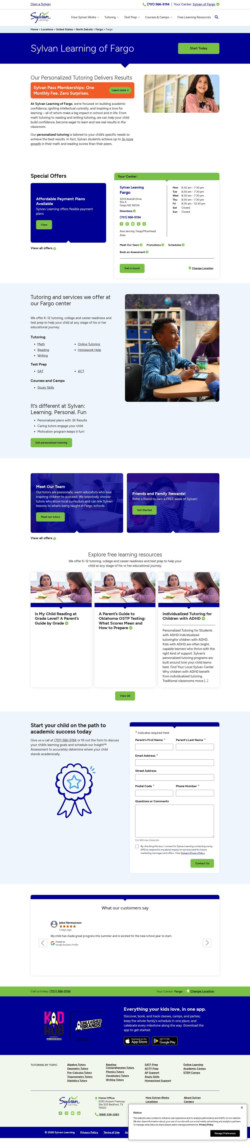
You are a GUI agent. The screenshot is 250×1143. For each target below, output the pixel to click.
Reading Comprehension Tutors (120, 1066)
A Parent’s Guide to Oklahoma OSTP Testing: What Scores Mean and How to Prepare (122, 620)
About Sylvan (192, 1097)
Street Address (145, 770)
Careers (189, 1101)
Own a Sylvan (41, 4)
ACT (81, 371)
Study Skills (45, 388)
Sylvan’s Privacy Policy (193, 853)
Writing (42, 356)
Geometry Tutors (77, 1068)
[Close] (242, 1107)
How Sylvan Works (157, 1097)
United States (64, 29)
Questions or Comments (152, 801)
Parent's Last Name (191, 740)
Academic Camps (194, 1068)
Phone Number (187, 786)
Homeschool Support (158, 1080)
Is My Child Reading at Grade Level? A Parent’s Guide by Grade (57, 618)
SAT (40, 371)
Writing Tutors (115, 1079)
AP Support (152, 1072)
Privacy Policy (206, 1124)
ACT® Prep (152, 1068)
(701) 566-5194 (130, 217)
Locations (47, 29)
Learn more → (120, 90)
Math (41, 344)
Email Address (146, 755)
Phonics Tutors (115, 1071)
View (44, 224)
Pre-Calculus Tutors (79, 1072)
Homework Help (89, 350)
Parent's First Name (150, 740)
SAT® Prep (151, 1064)
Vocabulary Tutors (117, 1075)
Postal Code (145, 786)
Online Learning (193, 1064)
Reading (43, 350)
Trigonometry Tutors (79, 1076)
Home (34, 29)
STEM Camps (191, 1072)
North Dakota (84, 29)
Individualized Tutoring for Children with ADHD (187, 616)
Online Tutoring (89, 344)
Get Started (144, 510)
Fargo (99, 29)
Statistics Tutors (77, 1080)
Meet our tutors (50, 516)
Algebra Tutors (76, 1064)
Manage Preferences (225, 1133)
